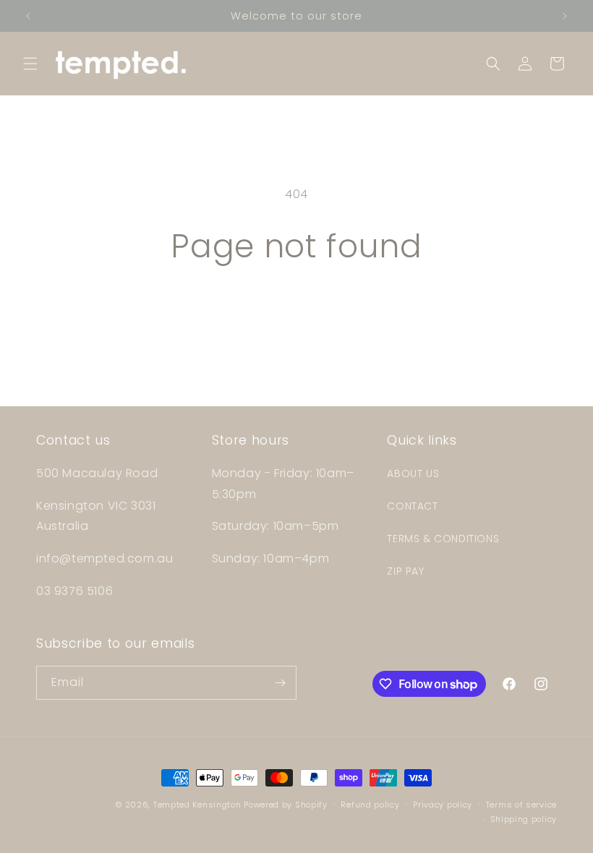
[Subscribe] (280, 683)
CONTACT (412, 506)
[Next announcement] (565, 16)
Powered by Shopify (286, 804)
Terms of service (521, 804)
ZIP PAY (405, 571)
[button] (30, 64)
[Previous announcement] (28, 16)
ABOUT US (413, 473)
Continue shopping (296, 312)
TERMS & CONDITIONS (443, 538)
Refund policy (370, 804)
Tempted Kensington (197, 804)
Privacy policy (442, 804)
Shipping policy (524, 819)
